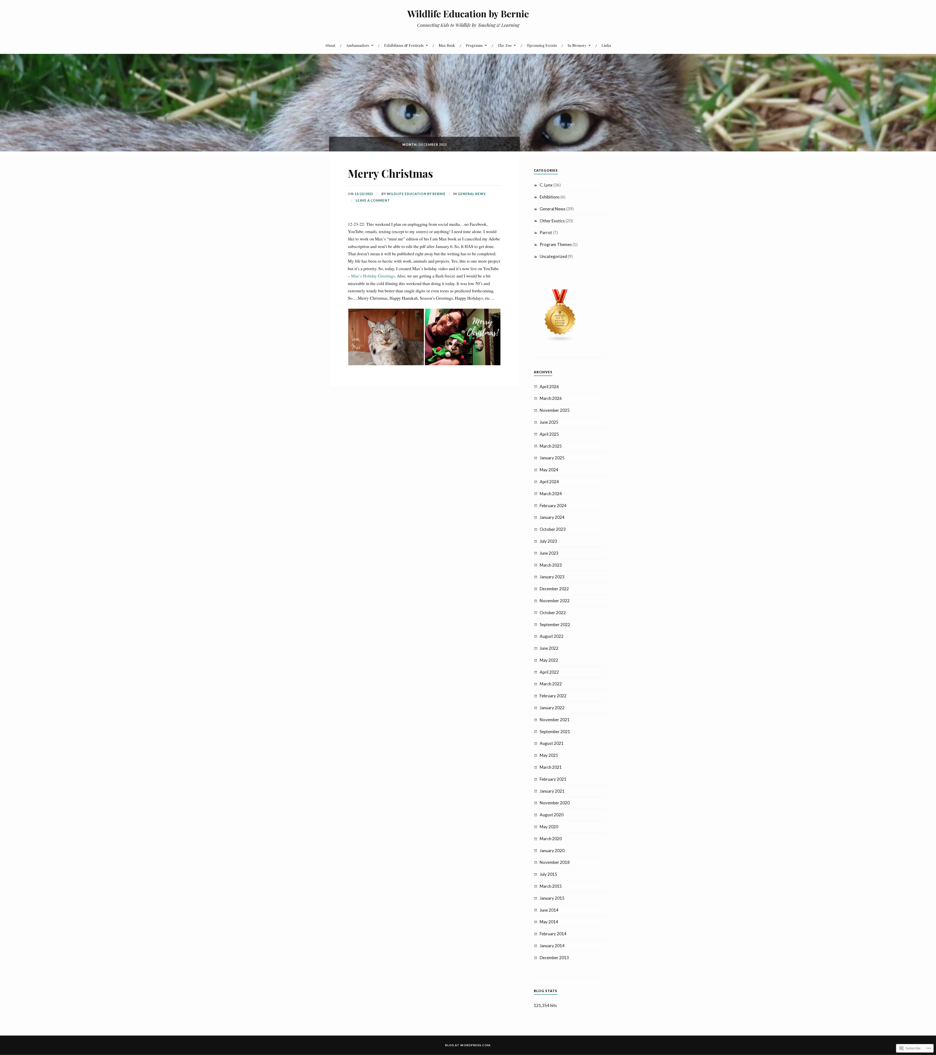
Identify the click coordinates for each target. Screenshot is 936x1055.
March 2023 (551, 565)
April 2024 (549, 481)
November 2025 (555, 410)
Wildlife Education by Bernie (468, 13)
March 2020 (551, 838)
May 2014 (549, 921)
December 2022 (554, 588)
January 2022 (552, 707)
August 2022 (552, 636)
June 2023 (549, 553)
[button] (386, 337)
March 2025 (551, 446)
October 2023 (553, 529)
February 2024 (553, 505)
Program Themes (556, 244)
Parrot (546, 232)
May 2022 (549, 660)
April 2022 (549, 672)
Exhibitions (550, 196)
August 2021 (552, 743)
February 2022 (553, 695)
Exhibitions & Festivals (404, 45)
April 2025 (549, 434)
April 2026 (549, 386)
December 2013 (554, 957)
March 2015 (551, 886)
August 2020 (552, 814)
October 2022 (553, 612)
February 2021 (553, 779)
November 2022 (555, 600)
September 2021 (555, 731)
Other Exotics (552, 220)
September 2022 (555, 624)
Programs (474, 45)
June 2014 (549, 910)
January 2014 (552, 945)
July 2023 (548, 541)
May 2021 (549, 755)
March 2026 (551, 398)
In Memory (577, 45)
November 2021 (555, 719)
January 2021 (552, 791)
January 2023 (552, 576)
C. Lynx (546, 184)
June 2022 (549, 648)
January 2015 (552, 898)
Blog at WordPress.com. (468, 1045)
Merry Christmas (390, 173)
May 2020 (549, 826)
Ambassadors (357, 45)
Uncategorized (553, 256)
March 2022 (551, 683)
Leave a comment (373, 200)
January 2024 (552, 517)
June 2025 (549, 422)
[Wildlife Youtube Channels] (560, 340)
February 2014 (553, 933)
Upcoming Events (542, 45)
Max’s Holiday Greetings (373, 276)
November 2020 (555, 802)
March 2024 (551, 493)
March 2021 (551, 767)
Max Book (447, 45)
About (330, 45)
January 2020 (552, 850)
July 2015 (548, 874)
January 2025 (552, 457)
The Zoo (505, 45)
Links (606, 45)
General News (472, 194)
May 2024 (549, 469)
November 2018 (555, 862)
